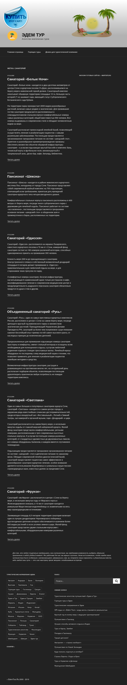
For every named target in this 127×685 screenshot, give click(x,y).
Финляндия (36, 629)
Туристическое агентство (18, 629)
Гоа (31, 585)
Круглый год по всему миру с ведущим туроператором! (76, 614)
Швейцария (12, 638)
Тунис (31, 625)
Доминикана (22, 594)
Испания (11, 607)
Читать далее (13, 159)
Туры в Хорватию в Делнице (65, 661)
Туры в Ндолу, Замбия (63, 628)
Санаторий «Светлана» (25, 400)
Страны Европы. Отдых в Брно (66, 656)
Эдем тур (34, 638)
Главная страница (15, 52)
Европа (33, 594)
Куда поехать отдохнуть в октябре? (68, 651)
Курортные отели (22, 611)
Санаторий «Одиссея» (24, 238)
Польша (23, 620)
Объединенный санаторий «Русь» (34, 311)
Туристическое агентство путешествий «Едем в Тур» (75, 596)
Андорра (21, 580)
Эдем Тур (33, 34)
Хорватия (22, 634)
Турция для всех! (61, 637)
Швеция (24, 638)
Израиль (11, 602)
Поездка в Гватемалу (63, 633)
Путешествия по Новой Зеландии (68, 647)
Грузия (11, 594)
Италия (21, 607)
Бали (30, 580)
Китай (37, 607)
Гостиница (27, 589)
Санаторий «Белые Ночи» (27, 79)
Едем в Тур (12, 598)
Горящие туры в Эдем (63, 600)
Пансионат (12, 620)
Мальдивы (36, 611)
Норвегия (31, 616)
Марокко (20, 616)
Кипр (30, 607)
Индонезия (31, 602)
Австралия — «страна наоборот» (67, 642)
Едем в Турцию (26, 598)
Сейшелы (12, 625)
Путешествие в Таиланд (64, 619)
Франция (11, 634)
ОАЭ (40, 616)
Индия (20, 602)
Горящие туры (34, 52)
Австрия (11, 580)
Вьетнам (11, 585)
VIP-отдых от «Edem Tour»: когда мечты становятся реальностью (80, 610)
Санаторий (34, 620)
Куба (10, 611)
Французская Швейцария (64, 665)
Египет (42, 594)
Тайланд (22, 625)
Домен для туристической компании (61, 52)
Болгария (39, 580)
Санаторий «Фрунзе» (24, 491)
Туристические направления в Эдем (69, 605)
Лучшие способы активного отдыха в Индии (72, 624)
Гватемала (22, 585)
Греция (37, 589)
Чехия (32, 634)
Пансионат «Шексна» (24, 176)
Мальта (11, 616)
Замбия (39, 598)
